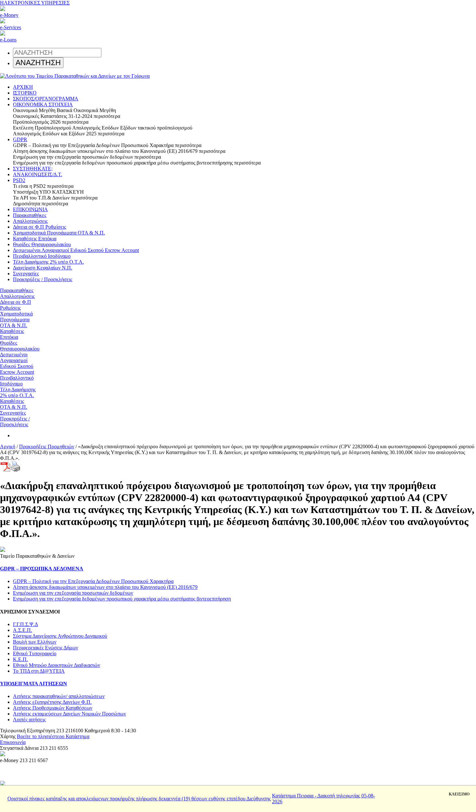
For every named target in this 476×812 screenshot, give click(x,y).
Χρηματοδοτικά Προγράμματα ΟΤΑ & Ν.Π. (59, 232)
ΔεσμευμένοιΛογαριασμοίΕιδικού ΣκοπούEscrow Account (17, 363)
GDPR (20, 139)
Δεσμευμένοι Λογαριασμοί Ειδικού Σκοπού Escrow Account (76, 250)
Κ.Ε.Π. (20, 659)
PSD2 (19, 180)
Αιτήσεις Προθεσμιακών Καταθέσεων (52, 708)
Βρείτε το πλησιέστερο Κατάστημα (53, 736)
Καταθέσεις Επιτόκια (34, 238)
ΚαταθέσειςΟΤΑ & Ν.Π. (13, 404)
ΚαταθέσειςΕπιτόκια (12, 334)
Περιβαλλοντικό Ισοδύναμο (42, 256)
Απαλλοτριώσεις (30, 221)
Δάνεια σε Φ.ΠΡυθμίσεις (15, 305)
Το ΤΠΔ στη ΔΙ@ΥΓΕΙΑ (39, 671)
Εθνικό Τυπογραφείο (34, 653)
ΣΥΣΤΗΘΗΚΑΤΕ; (32, 168)
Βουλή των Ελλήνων (34, 642)
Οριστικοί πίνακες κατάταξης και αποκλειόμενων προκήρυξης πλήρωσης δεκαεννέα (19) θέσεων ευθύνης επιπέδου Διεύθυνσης (139, 798)
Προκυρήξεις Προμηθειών (46, 446)
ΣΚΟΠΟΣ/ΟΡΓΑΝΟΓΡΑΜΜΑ (45, 98)
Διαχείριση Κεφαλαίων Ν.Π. (42, 267)
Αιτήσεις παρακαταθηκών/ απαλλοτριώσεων (59, 696)
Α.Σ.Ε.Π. (22, 630)
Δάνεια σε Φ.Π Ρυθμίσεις (39, 227)
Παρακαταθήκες (29, 215)
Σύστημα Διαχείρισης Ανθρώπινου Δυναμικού (60, 636)
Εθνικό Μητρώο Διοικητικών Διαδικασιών (56, 665)
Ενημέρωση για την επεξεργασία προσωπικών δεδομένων (73, 593)
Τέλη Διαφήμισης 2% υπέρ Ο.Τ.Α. (48, 262)
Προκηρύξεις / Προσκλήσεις (42, 279)
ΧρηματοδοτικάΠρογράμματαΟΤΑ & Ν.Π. (16, 319)
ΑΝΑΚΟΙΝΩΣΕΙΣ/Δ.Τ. (37, 174)
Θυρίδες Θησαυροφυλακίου (42, 244)
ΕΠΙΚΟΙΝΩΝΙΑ (30, 209)
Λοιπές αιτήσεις (29, 719)
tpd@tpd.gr (38, 742)
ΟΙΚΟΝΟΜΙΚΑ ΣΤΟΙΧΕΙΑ (43, 104)
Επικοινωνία (13, 742)
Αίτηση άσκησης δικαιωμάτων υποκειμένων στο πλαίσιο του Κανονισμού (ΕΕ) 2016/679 (105, 587)
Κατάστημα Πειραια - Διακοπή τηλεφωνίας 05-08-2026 (323, 798)
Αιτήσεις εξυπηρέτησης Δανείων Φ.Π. (52, 702)
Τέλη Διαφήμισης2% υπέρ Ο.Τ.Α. (18, 392)
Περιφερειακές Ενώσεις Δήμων (45, 647)
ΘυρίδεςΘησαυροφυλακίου (20, 345)
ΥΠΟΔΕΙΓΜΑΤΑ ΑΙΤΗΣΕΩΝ (33, 683)
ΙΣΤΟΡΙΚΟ (25, 93)
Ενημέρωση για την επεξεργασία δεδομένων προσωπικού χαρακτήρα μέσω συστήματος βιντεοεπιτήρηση (122, 598)
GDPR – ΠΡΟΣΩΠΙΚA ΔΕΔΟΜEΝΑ (41, 568)
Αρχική (7, 446)
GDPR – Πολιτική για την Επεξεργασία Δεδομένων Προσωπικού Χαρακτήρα (93, 581)
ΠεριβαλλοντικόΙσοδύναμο (17, 380)
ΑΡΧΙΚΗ (23, 87)
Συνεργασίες (26, 273)
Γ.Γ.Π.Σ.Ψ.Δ (25, 624)
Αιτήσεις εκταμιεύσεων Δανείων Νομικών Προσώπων (69, 713)
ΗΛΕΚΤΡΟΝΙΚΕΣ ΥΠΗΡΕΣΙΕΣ (35, 3)
